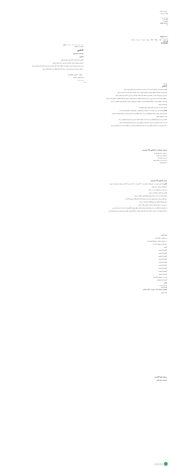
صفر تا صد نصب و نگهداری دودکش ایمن (46, 397)
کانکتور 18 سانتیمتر (163, 271)
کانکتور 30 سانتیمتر (163, 262)
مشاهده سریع (161, 374)
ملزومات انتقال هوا (51, 392)
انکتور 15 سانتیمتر (162, 274)
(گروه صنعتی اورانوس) (162, 279)
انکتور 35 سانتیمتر (162, 259)
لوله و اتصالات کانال (75, 44)
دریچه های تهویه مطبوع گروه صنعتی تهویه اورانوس (44, 387)
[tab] (84, 82)
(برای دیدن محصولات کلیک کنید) (160, 277)
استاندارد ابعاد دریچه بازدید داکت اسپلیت (46, 389)
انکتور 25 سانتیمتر (162, 265)
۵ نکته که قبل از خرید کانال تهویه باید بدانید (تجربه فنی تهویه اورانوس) (40, 394)
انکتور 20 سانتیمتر (162, 268)
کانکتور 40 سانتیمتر (163, 256)
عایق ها (75, 77)
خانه (82, 44)
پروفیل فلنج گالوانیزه (160, 377)
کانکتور (68, 44)
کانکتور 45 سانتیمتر (163, 253)
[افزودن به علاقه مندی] (154, 374)
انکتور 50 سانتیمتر (162, 250)
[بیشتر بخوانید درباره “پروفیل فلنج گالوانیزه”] (165, 374)
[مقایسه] (158, 374)
